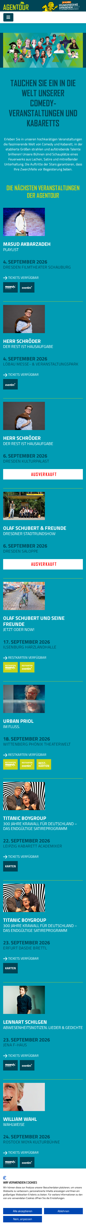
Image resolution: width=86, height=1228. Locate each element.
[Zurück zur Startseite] (16, 6)
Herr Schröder (22, 341)
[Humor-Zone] (61, 5)
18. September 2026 (26, 738)
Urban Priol (18, 721)
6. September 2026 (25, 455)
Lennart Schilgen (25, 1022)
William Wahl (20, 1119)
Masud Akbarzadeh (27, 244)
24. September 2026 (26, 1136)
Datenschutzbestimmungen (65, 1174)
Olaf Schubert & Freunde (34, 528)
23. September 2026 (26, 942)
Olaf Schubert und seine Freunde (33, 621)
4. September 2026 (25, 261)
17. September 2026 (26, 642)
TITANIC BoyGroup (24, 818)
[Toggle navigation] (8, 17)
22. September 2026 (26, 840)
